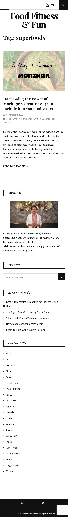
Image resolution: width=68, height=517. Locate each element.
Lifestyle (10, 412)
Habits (9, 394)
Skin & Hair (11, 435)
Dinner (9, 371)
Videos (6, 122)
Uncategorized (13, 453)
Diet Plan (10, 365)
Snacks (9, 441)
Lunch (9, 418)
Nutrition (37, 118)
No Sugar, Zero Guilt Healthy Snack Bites (27, 312)
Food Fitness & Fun (34, 20)
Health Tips (11, 400)
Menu (4, 5)
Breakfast (10, 353)
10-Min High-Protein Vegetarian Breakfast (27, 317)
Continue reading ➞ (15, 166)
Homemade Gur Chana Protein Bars (24, 323)
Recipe (9, 429)
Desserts (10, 359)
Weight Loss (12, 465)
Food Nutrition (13, 118)
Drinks (9, 377)
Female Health (13, 382)
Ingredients (26, 118)
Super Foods (48, 118)
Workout (10, 471)
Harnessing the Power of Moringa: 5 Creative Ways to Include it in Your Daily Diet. (28, 103)
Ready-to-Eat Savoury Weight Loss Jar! (26, 329)
